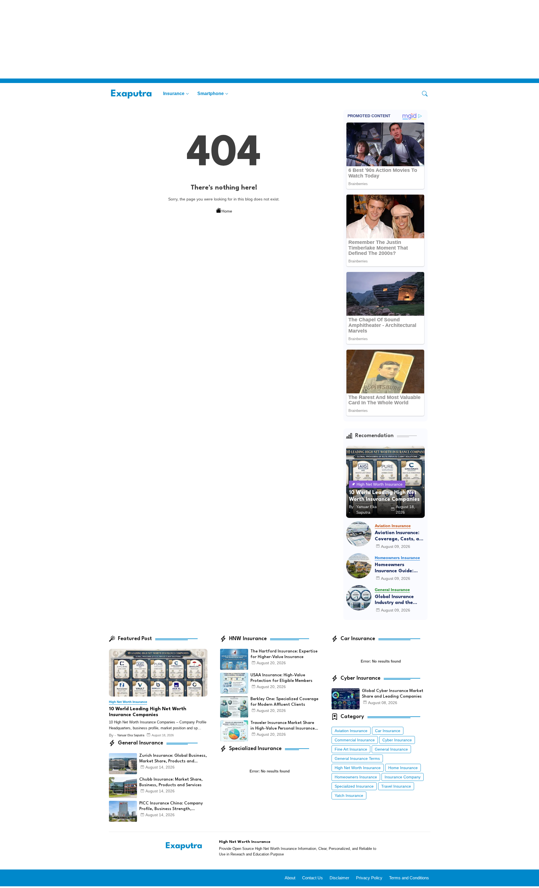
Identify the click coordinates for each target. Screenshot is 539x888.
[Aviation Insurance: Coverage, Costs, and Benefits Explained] (358, 533)
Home (226, 211)
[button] (424, 93)
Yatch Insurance (349, 795)
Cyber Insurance (397, 740)
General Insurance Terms (357, 758)
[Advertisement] (168, 39)
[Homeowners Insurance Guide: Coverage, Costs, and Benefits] (358, 565)
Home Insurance (403, 767)
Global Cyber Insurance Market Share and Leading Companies (392, 694)
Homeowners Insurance (356, 777)
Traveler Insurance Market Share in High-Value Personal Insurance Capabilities (282, 726)
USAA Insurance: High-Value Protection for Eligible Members (281, 678)
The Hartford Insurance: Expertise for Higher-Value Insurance (284, 654)
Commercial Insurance (355, 740)
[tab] (176, 93)
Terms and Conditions (409, 877)
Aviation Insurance (351, 730)
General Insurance (391, 749)
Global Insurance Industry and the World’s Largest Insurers (394, 600)
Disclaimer (339, 877)
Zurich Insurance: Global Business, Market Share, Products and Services (173, 759)
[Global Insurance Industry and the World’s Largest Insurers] (358, 597)
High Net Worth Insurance (358, 767)
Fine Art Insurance (351, 749)
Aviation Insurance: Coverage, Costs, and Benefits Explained (400, 536)
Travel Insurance (396, 786)
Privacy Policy (369, 877)
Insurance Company (403, 777)
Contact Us (312, 877)
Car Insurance (387, 730)
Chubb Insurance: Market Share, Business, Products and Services (171, 782)
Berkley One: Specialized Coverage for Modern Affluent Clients (284, 702)
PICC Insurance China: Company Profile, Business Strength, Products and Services (171, 806)
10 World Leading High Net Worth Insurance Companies (147, 712)
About (290, 877)
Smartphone (210, 93)
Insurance (173, 93)
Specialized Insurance (354, 786)
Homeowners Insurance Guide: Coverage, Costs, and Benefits (400, 568)
